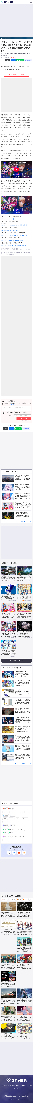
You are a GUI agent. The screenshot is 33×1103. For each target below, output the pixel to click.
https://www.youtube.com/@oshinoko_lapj (14, 245)
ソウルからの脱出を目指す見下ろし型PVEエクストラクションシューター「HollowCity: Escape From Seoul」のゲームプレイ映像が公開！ (24, 635)
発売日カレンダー (8, 836)
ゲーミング (13, 815)
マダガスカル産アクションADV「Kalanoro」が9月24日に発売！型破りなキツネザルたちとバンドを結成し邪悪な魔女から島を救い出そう (8, 968)
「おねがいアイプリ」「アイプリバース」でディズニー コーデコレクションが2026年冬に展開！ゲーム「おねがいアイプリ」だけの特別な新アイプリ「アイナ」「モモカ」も (8, 617)
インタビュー (21, 829)
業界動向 (6, 825)
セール (5, 840)
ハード (27, 812)
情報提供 (24, 1085)
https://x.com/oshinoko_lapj (9, 230)
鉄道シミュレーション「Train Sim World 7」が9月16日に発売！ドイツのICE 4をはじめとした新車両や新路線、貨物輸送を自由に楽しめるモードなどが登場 (8, 1002)
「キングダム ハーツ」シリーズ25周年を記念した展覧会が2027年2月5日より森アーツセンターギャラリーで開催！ (8, 932)
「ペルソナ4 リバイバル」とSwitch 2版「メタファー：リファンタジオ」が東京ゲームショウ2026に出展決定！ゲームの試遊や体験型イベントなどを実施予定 (8, 1037)
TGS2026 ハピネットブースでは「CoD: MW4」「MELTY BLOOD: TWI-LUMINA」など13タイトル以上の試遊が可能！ (24, 915)
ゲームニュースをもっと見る (22, 764)
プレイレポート (12, 829)
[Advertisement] (16, 20)
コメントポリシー (9, 404)
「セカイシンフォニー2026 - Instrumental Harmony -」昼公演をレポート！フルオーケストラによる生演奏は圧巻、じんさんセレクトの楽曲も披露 (8, 635)
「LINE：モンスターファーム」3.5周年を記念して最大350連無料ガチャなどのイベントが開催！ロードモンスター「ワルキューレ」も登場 (8, 654)
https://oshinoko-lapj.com (9, 219)
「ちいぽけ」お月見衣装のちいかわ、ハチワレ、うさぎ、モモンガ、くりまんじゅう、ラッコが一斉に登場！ (24, 1036)
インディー (6, 812)
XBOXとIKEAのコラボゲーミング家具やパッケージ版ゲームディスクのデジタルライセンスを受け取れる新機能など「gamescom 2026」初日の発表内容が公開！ (8, 1020)
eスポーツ (13, 825)
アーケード (14, 812)
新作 (5, 808)
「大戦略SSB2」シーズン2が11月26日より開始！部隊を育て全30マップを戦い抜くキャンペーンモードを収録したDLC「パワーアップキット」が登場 (8, 579)
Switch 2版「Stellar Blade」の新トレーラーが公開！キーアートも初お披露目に (24, 1001)
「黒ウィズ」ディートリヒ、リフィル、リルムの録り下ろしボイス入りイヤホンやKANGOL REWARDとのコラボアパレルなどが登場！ (24, 598)
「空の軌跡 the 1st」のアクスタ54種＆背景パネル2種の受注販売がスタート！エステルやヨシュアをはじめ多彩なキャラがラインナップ (24, 932)
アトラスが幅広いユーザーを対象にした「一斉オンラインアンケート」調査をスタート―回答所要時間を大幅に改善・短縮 (8, 597)
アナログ (21, 812)
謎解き (5, 819)
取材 (5, 829)
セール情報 (12, 899)
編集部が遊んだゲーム (19, 836)
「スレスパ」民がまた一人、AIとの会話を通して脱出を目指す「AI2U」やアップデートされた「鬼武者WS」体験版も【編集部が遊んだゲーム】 (24, 1019)
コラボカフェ (25, 819)
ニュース (6, 38)
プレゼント (12, 840)
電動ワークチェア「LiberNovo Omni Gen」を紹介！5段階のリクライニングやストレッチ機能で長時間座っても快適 (8, 915)
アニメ (5, 822)
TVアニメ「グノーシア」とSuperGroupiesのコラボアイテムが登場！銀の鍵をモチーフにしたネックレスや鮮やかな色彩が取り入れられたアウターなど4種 (24, 950)
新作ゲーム (5, 899)
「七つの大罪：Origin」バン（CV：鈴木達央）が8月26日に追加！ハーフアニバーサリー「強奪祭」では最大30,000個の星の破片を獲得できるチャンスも (24, 968)
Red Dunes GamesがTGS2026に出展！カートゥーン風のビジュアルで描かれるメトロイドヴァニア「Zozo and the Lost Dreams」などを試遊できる (8, 985)
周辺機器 (6, 815)
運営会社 (16, 1088)
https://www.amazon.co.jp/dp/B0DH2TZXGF (14, 225)
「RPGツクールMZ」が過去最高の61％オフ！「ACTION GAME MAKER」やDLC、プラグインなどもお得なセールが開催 (24, 616)
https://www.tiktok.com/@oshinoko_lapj (13, 240)
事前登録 (11, 808)
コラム (5, 832)
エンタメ (12, 819)
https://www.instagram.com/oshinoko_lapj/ (14, 235)
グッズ (17, 819)
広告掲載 (30, 1085)
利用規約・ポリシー (15, 1085)
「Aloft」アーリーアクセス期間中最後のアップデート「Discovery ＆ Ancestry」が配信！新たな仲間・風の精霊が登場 (24, 579)
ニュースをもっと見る (24, 521)
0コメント (14, 57)
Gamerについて (5, 1085)
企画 (11, 832)
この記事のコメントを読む (17, 74)
